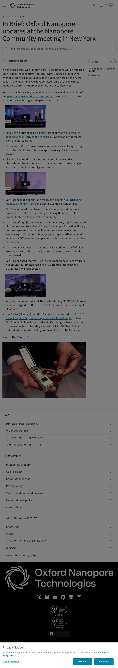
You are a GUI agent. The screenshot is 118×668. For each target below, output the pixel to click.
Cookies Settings (10, 661)
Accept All (83, 661)
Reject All (104, 661)
